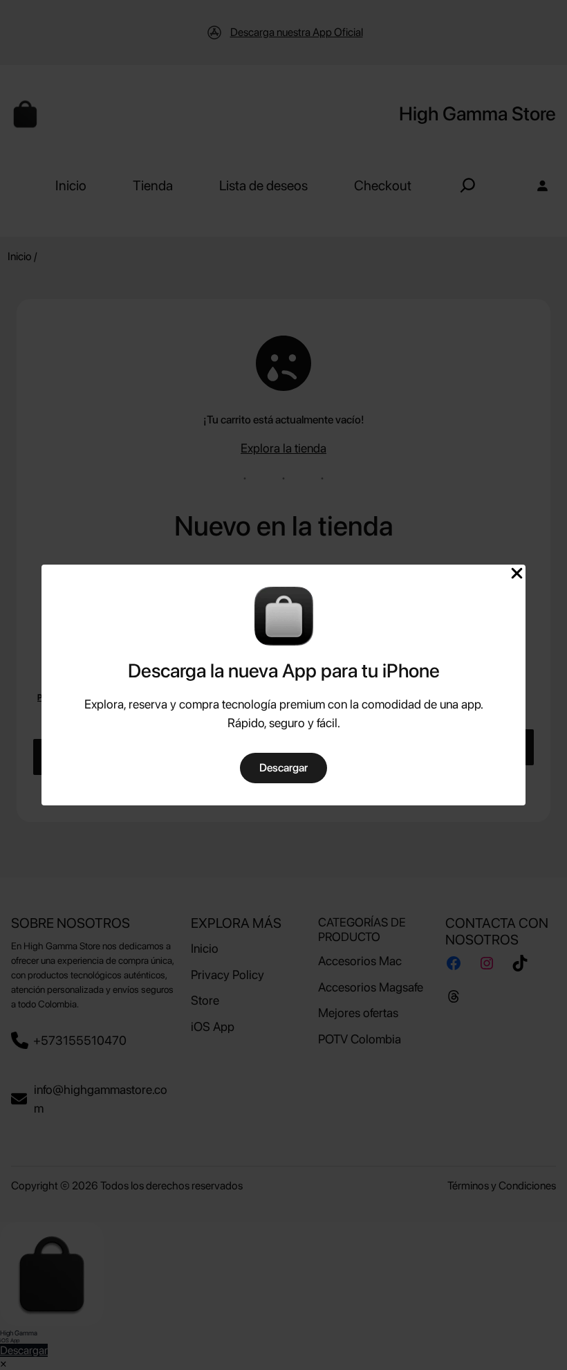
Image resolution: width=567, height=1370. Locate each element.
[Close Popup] (517, 574)
